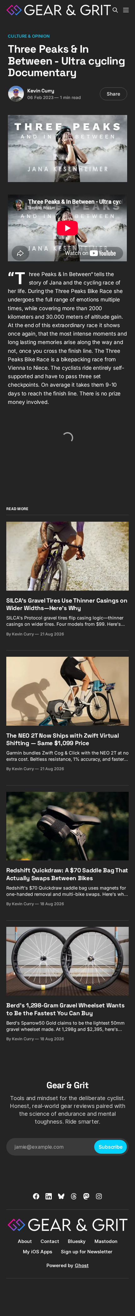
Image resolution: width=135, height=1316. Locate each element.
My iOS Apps (37, 1252)
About (25, 1241)
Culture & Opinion (29, 36)
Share (113, 94)
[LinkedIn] (49, 1196)
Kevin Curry (40, 90)
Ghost (82, 1265)
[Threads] (74, 1196)
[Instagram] (99, 1196)
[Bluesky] (61, 1196)
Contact (49, 1241)
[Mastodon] (86, 1196)
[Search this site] (115, 10)
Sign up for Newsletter (86, 1252)
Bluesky (77, 1241)
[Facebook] (36, 1196)
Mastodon (105, 1241)
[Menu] (126, 10)
